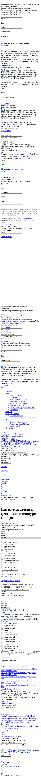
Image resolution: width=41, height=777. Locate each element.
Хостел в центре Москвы (19, 424)
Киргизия (4, 481)
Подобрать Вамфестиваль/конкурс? (8, 449)
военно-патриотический (13, 560)
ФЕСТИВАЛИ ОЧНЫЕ (10, 442)
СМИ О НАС (30, 716)
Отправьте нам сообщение (11, 775)
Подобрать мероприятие (10, 581)
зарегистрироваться (21, 156)
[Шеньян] (5, 606)
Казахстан (5, 479)
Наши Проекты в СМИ (19, 399)
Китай (3, 483)
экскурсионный (9, 563)
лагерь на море (9, 567)
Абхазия (4, 467)
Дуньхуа (16, 689)
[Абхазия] (6, 457)
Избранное (19, 434)
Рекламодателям (7, 718)
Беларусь (4, 471)
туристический (9, 547)
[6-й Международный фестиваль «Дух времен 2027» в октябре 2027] (20, 671)
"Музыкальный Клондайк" (11, 736)
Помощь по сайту (17, 406)
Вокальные (12, 726)
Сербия (4, 491)
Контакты (9, 428)
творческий (8, 549)
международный (10, 558)
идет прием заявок (10, 497)
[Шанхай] (5, 604)
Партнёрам (6, 432)
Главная (8, 391)
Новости (4, 732)
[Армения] (6, 461)
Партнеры (14, 397)
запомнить (7, 169)
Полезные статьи (16, 416)
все (13, 500)
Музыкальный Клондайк (19, 404)
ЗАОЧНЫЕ (24, 442)
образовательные (10, 553)
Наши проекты (16, 395)
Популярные (15, 446)
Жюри (3, 716)
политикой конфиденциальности (14, 124)
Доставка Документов (18, 422)
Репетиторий (15, 426)
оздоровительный (10, 542)
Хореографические (24, 726)
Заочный (12, 574)
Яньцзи (10, 689)
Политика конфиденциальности (22, 408)
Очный (22, 574)
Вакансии (14, 410)
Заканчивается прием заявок (14, 667)
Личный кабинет (7, 434)
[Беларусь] (6, 462)
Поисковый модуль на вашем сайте (23, 418)
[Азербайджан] (6, 459)
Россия (3, 487)
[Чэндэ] (5, 602)
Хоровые (4, 726)
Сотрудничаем (18, 716)
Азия (14, 530)
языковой (7, 551)
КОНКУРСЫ (34, 442)
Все (5, 574)
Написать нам (21, 440)
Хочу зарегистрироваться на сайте (16, 43)
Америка (19, 530)
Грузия (3, 475)
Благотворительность (16, 720)
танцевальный (9, 556)
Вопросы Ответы (12, 414)
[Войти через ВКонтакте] (14, 177)
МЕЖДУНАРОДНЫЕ (20, 444)
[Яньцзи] (5, 608)
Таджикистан (6, 495)
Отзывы (8, 412)
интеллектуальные (10, 565)
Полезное (9, 420)
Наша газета (5, 734)
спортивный (8, 544)
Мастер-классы (12, 728)
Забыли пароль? (18, 169)
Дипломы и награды (18, 401)
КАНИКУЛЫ (6, 444)
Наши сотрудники (21, 718)
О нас (7, 393)
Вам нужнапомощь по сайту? (8, 763)
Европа (9, 530)
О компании (5, 714)
